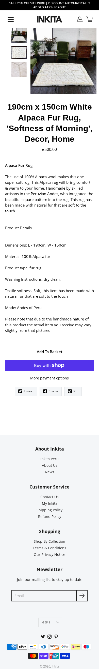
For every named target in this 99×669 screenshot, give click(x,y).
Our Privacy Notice (49, 554)
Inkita (55, 666)
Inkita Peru (49, 458)
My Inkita (49, 503)
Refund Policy (49, 516)
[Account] (80, 19)
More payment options (49, 378)
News (49, 472)
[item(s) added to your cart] (90, 19)
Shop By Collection (49, 541)
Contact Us (49, 496)
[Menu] (10, 19)
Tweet (29, 391)
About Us (49, 465)
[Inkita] (49, 19)
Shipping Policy (49, 510)
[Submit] (82, 595)
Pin (75, 391)
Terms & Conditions (49, 547)
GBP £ (46, 622)
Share (53, 391)
